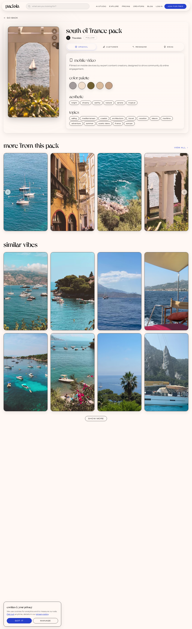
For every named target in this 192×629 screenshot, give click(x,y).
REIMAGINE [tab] (141, 47)
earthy (97, 103)
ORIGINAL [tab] (83, 47)
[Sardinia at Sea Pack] (166, 291)
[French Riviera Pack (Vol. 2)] (25, 291)
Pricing (126, 6)
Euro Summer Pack (110, 404)
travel (131, 118)
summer (89, 123)
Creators (138, 6)
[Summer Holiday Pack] (119, 291)
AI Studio (101, 6)
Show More (96, 418)
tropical (131, 103)
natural (109, 103)
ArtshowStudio (108, 326)
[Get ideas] (43, 174)
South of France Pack (17, 224)
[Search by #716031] (90, 85)
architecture (117, 118)
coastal (103, 118)
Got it (19, 621)
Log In (159, 6)
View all (180, 147)
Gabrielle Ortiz (108, 407)
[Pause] (12, 112)
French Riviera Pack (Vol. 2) (20, 323)
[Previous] (8, 192)
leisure (155, 118)
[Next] (184, 192)
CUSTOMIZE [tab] (112, 47)
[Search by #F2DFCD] (82, 85)
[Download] (54, 31)
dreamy (85, 103)
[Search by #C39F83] (108, 85)
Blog (150, 6)
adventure (76, 123)
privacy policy (42, 614)
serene (120, 103)
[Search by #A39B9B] (72, 85)
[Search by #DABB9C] (100, 85)
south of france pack (94, 30)
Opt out (10, 614)
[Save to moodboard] (54, 37)
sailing (74, 118)
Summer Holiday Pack (111, 323)
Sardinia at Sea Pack (158, 323)
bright (74, 103)
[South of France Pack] (25, 192)
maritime (167, 118)
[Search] (29, 6)
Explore (114, 6)
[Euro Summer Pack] (119, 372)
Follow (90, 38)
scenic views (104, 123)
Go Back (12, 18)
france (118, 123)
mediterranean (88, 118)
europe (129, 123)
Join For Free (175, 6)
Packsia (152, 326)
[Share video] (54, 44)
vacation (143, 118)
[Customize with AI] (43, 168)
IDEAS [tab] (170, 47)
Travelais (76, 37)
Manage (45, 621)
